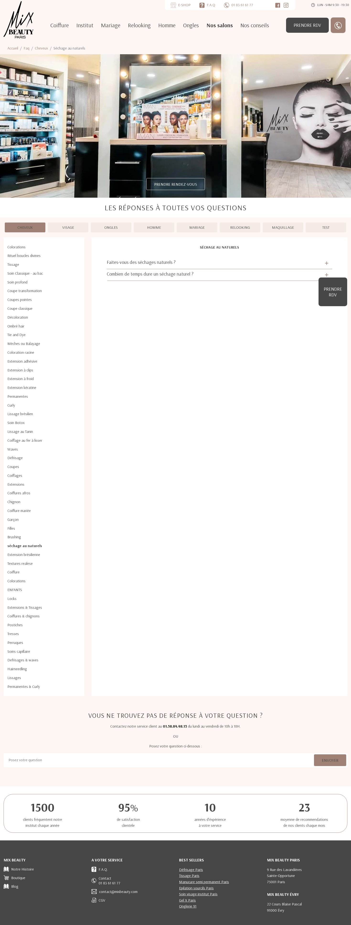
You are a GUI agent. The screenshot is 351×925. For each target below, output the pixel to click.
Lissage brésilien (20, 413)
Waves (12, 449)
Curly (11, 405)
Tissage (13, 264)
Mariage (110, 25)
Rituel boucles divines (24, 255)
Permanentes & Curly (23, 686)
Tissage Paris (189, 875)
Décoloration (17, 317)
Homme (167, 25)
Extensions (15, 484)
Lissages (14, 677)
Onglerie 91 (188, 906)
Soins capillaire (18, 651)
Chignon (13, 501)
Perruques (15, 642)
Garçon (13, 519)
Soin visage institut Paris (198, 894)
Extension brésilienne (23, 554)
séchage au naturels (24, 545)
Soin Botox (16, 422)
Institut (84, 25)
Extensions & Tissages (24, 607)
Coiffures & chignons (23, 616)
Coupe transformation (24, 290)
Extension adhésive (22, 361)
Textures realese (20, 563)
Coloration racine (20, 352)
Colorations (16, 247)
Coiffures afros (18, 492)
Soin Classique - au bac (25, 273)
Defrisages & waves (22, 660)
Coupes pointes (19, 299)
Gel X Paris (187, 900)
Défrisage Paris (191, 869)
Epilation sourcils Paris (196, 888)
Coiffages (14, 475)
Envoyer (330, 760)
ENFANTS (14, 589)
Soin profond (17, 282)
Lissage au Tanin (20, 431)
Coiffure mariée (19, 510)
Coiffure (59, 25)
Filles (11, 528)
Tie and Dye (16, 334)
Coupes (13, 466)
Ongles (191, 25)
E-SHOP (184, 4)
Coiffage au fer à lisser (24, 440)
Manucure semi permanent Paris (204, 881)
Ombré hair (15, 326)
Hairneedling (17, 668)
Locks (11, 598)
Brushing (14, 536)
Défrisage (15, 457)
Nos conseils (254, 25)
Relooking (139, 25)
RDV (307, 25)
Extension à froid (20, 378)
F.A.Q (211, 4)
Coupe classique (19, 308)
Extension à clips (20, 370)
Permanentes (17, 396)
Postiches (15, 624)
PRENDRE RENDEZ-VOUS (175, 184)
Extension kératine (21, 387)
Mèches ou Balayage (23, 343)
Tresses (13, 633)
